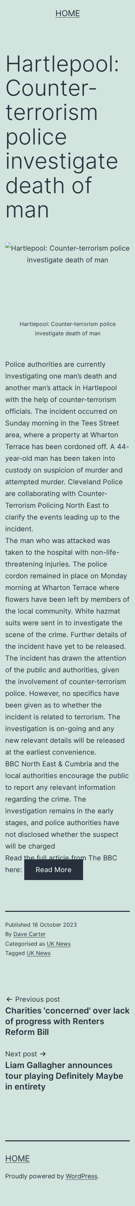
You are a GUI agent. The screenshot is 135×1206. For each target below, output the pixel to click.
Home (67, 13)
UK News (59, 943)
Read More (54, 870)
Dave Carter (30, 934)
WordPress (81, 1176)
